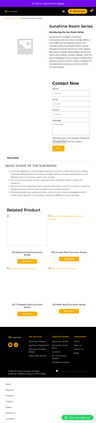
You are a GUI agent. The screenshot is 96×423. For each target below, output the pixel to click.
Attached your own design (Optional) (70, 138)
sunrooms (15, 18)
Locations (10, 419)
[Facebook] (10, 345)
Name (55, 89)
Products (10, 396)
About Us (10, 390)
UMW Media (40, 374)
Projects (9, 401)
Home (6, 18)
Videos (9, 407)
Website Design (25, 374)
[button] (64, 11)
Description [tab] (13, 158)
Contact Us (10, 413)
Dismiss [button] (60, 3)
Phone (55, 110)
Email (55, 99)
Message (56, 120)
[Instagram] (16, 345)
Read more (27, 261)
